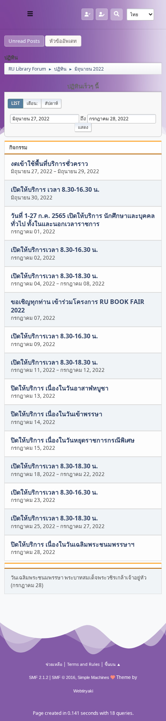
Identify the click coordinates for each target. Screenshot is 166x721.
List (15, 103)
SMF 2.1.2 (38, 677)
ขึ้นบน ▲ (113, 664)
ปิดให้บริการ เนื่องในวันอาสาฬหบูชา (59, 388)
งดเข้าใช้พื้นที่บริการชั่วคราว (49, 163)
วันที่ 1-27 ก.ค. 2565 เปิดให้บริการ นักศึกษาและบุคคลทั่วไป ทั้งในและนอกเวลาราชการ (83, 219)
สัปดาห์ (51, 103)
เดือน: (32, 103)
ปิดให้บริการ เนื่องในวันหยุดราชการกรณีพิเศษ (73, 440)
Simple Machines (93, 677)
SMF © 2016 (63, 677)
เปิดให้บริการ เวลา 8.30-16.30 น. (55, 190)
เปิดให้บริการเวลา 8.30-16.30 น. (54, 250)
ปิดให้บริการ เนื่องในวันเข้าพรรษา (56, 414)
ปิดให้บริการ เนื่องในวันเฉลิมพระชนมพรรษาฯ (72, 544)
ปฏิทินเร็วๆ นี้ (83, 86)
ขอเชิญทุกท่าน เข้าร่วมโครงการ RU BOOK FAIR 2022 (77, 306)
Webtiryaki (83, 691)
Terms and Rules (83, 664)
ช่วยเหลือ (54, 664)
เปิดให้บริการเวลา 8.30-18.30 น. (54, 276)
